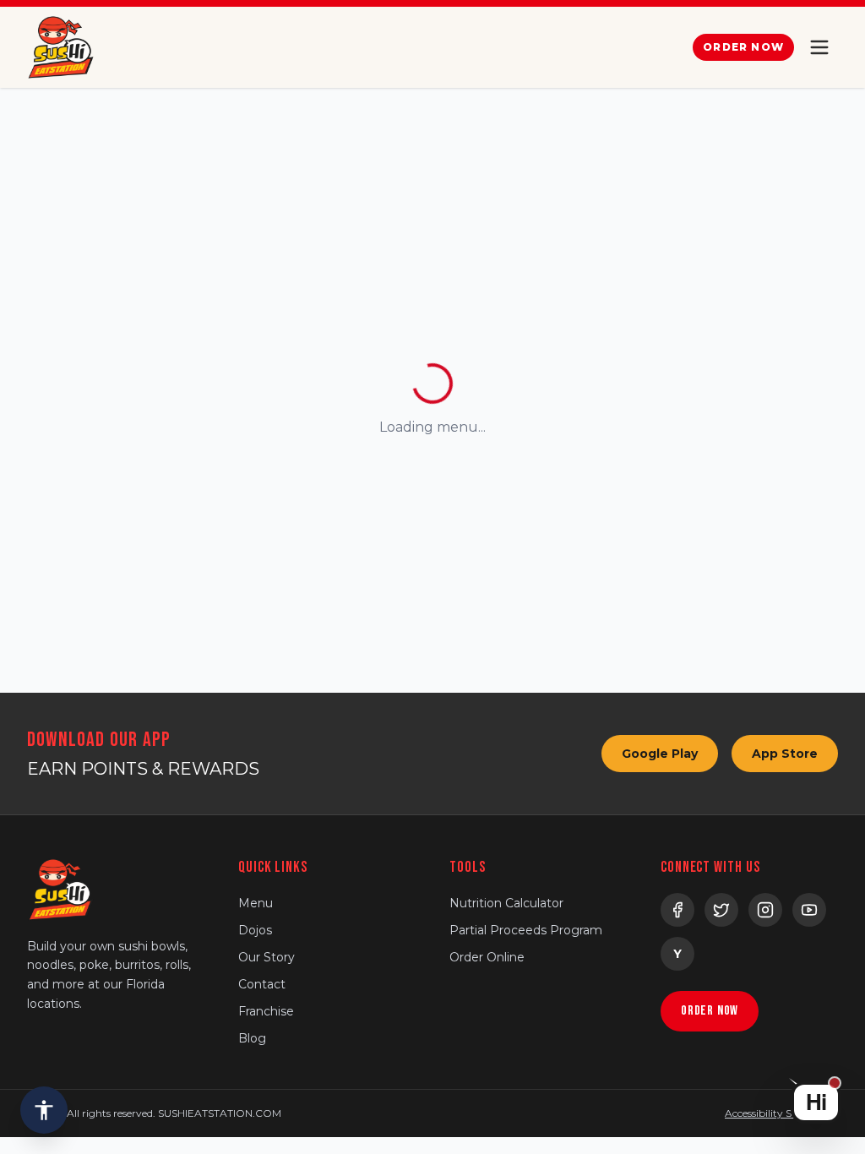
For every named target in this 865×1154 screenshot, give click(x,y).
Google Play (660, 753)
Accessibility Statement (781, 1113)
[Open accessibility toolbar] (44, 1110)
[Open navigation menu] (819, 47)
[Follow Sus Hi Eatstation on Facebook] (677, 910)
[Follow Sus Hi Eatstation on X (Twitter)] (721, 910)
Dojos (255, 930)
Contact (262, 984)
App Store (785, 753)
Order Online (487, 957)
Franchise (266, 1011)
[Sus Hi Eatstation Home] (61, 47)
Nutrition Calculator (506, 903)
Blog (252, 1038)
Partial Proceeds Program (525, 930)
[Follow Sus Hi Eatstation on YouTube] (809, 910)
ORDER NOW (743, 47)
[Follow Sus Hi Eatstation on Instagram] (765, 910)
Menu (255, 903)
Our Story (266, 957)
